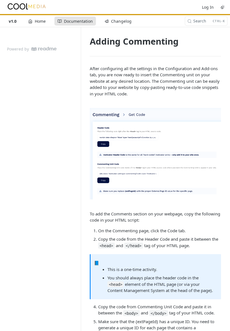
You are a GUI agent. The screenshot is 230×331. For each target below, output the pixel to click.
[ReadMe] (44, 49)
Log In (208, 7)
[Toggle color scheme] (222, 7)
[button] (155, 153)
